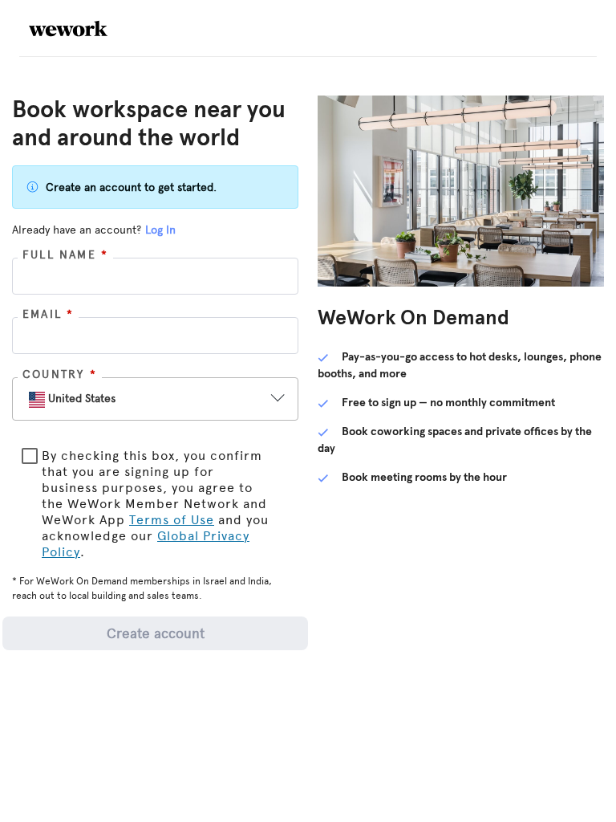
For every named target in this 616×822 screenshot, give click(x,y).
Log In (160, 230)
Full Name (65, 255)
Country (59, 374)
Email (48, 314)
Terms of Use (171, 519)
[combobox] (141, 400)
